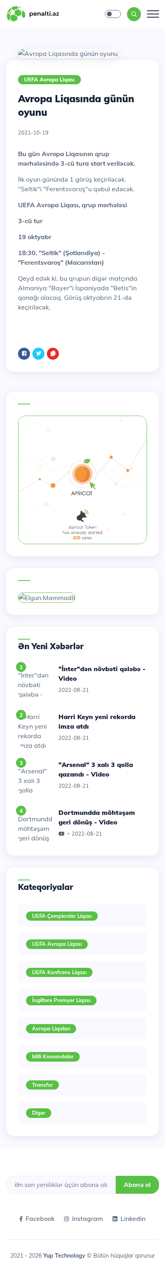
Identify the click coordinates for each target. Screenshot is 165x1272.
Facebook (40, 1218)
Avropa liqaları (51, 1028)
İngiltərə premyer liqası (61, 1000)
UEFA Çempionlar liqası (62, 916)
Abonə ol (137, 1185)
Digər (38, 1113)
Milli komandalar (53, 1056)
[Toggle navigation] (153, 14)
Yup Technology (65, 1255)
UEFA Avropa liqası (49, 79)
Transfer (42, 1085)
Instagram (87, 1218)
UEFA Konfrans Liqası (59, 972)
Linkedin (133, 1218)
